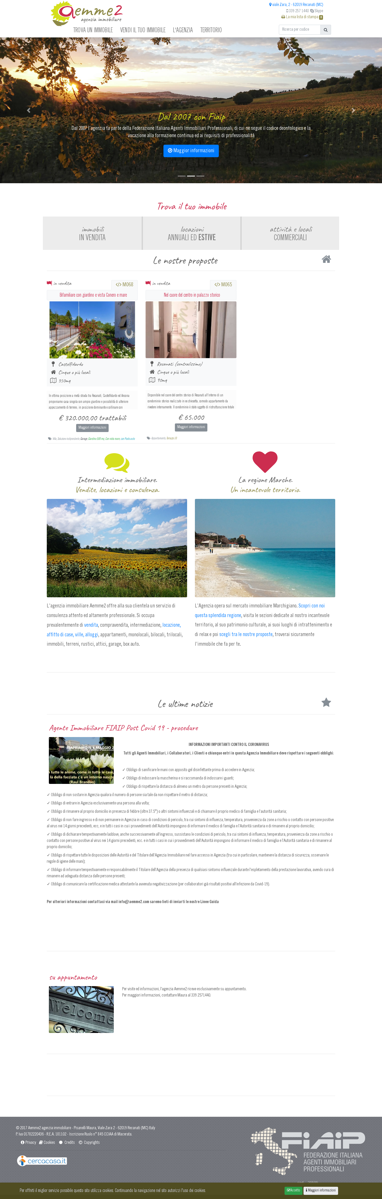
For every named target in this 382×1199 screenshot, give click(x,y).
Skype (318, 11)
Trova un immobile (93, 30)
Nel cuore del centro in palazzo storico (192, 295)
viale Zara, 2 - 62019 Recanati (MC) (297, 5)
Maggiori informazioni (92, 428)
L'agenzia (183, 30)
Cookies (49, 1143)
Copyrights (91, 1143)
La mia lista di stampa (303, 17)
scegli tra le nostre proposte (246, 634)
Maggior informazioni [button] (193, 151)
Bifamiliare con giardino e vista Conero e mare (93, 295)
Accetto (295, 1190)
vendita (91, 625)
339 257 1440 (298, 11)
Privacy (30, 1143)
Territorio (211, 30)
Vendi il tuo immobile (143, 30)
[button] (28, 110)
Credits (69, 1143)
